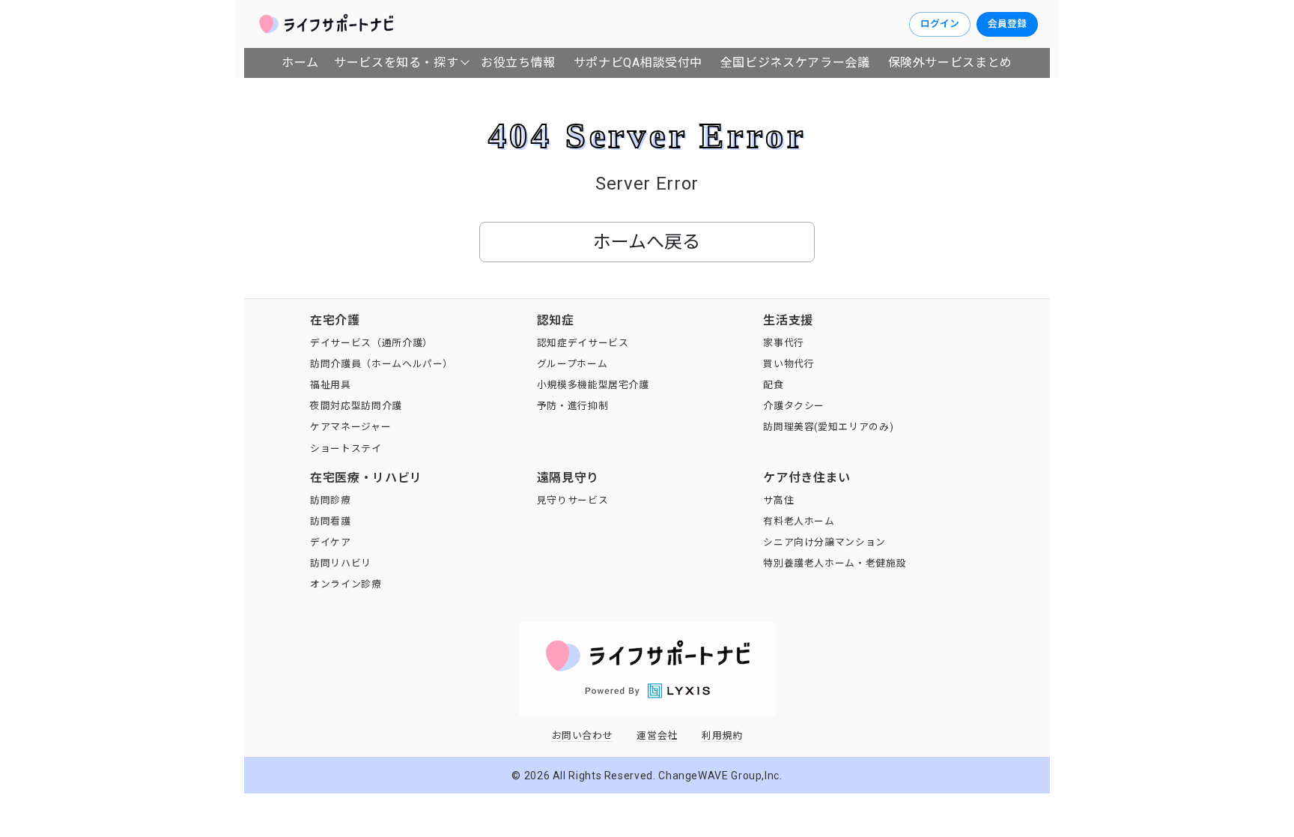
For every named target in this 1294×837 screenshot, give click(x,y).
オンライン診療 (345, 584)
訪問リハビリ (340, 563)
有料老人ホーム (798, 521)
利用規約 (722, 735)
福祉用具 (330, 384)
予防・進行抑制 (572, 405)
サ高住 (778, 500)
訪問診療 (330, 500)
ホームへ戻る (646, 242)
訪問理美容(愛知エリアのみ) (828, 426)
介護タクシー (793, 405)
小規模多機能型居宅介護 (593, 384)
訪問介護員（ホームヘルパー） (381, 363)
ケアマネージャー (350, 426)
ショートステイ (345, 448)
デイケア (330, 542)
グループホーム (572, 363)
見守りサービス (572, 500)
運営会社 (657, 735)
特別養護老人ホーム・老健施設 (834, 563)
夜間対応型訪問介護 (356, 405)
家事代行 (783, 342)
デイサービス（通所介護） (371, 342)
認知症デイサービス (583, 342)
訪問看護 (330, 521)
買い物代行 (788, 363)
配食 (773, 384)
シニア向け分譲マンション (824, 542)
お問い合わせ (582, 735)
